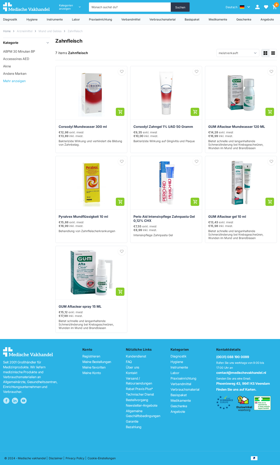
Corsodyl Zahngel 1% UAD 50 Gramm (163, 127)
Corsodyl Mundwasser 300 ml (83, 127)
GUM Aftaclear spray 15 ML (80, 306)
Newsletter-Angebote (141, 405)
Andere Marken (14, 73)
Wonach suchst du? (104, 7)
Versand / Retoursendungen (139, 380)
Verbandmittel (130, 19)
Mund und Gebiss (50, 31)
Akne (7, 66)
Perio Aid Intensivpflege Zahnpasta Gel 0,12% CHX (164, 218)
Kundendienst (136, 356)
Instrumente (55, 19)
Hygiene (32, 19)
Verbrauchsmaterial (162, 19)
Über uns (132, 367)
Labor (76, 19)
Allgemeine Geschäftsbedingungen (143, 413)
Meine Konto (91, 373)
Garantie (132, 421)
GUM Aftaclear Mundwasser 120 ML (236, 127)
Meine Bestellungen (96, 362)
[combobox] (130, 7)
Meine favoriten (94, 367)
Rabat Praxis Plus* (139, 389)
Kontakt (131, 373)
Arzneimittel (24, 31)
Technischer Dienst (140, 394)
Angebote (178, 411)
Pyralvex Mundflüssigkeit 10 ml (83, 216)
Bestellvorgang (137, 400)
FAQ (129, 362)
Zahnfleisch (75, 31)
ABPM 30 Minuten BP (19, 51)
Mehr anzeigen (14, 81)
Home (7, 31)
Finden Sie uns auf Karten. (236, 389)
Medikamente (218, 19)
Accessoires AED (16, 59)
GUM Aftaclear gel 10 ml (227, 216)
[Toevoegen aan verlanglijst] (121, 71)
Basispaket (192, 19)
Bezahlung (133, 427)
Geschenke (179, 406)
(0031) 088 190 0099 (232, 357)
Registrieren (91, 356)
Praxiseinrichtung (100, 19)
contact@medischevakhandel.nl (241, 373)
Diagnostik (10, 19)
